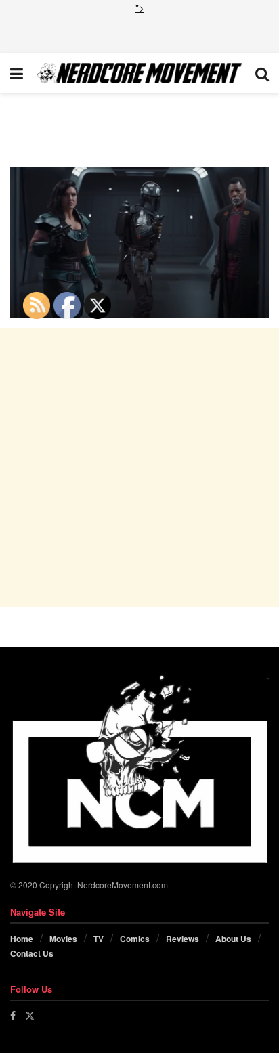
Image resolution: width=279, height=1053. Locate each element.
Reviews (182, 938)
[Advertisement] (139, 32)
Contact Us (31, 953)
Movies (63, 938)
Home (21, 938)
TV (98, 938)
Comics (135, 938)
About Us (233, 938)
